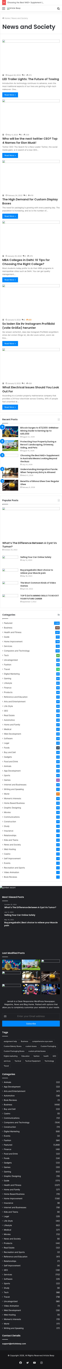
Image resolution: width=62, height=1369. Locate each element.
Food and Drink (11, 761)
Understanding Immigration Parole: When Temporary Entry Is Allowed (39, 471)
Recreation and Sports (14, 868)
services (7, 1061)
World (6, 794)
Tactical (18, 1061)
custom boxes (31, 1046)
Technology (49, 1061)
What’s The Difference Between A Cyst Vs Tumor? (29, 544)
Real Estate (9, 715)
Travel (7, 669)
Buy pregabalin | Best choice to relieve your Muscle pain (36, 571)
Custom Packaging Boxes (14, 1051)
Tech (6, 655)
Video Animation (11, 872)
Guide (6, 637)
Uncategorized (11, 660)
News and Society (12, 844)
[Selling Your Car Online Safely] (10, 561)
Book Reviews (10, 877)
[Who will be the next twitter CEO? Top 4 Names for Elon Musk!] (31, 115)
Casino (7, 854)
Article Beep (48, 1355)
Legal (6, 743)
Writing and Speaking (14, 789)
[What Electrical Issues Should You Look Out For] (31, 364)
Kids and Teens (11, 840)
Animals (7, 766)
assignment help (10, 1041)
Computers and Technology (17, 651)
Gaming (7, 678)
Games (7, 780)
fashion (37, 1056)
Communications (12, 817)
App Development (12, 771)
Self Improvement (12, 858)
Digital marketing (10, 1056)
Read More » (10, 95)
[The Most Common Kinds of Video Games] (10, 586)
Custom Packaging (48, 1046)
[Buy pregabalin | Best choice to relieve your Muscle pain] (10, 574)
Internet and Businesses (15, 784)
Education (25, 1056)
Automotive (9, 720)
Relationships (10, 835)
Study (7, 826)
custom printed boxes (37, 1051)
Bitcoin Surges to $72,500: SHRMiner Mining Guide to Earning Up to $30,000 (39, 430)
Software (8, 738)
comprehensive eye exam (42, 1041)
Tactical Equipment (33, 1061)
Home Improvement (13, 641)
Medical (7, 729)
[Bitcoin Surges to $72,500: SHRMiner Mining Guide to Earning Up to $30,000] (10, 431)
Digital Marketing (12, 674)
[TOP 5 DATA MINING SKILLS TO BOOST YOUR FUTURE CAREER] (10, 599)
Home (7, 18)
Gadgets (8, 757)
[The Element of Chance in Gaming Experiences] (31, 989)
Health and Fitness (12, 632)
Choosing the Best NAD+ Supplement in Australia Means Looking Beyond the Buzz (39, 458)
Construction (10, 821)
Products (8, 692)
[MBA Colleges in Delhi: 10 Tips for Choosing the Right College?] (31, 237)
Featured (8, 623)
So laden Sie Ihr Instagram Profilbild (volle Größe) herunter (28, 326)
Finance (7, 688)
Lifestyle (8, 683)
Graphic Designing (12, 808)
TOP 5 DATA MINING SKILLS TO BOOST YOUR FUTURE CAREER (39, 597)
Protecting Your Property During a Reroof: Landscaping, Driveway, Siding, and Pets (38, 444)
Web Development (12, 734)
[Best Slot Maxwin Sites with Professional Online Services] (11, 976)
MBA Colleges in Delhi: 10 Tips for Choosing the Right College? (26, 262)
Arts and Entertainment (15, 701)
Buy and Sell (10, 752)
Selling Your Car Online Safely (35, 557)
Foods (7, 748)
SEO (6, 711)
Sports (7, 775)
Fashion (7, 664)
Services (8, 646)
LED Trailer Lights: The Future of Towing (30, 79)
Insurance (8, 831)
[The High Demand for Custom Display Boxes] (31, 176)
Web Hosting (10, 849)
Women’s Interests (12, 798)
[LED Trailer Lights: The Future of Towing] (31, 56)
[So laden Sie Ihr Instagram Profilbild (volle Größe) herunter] (31, 300)
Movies (7, 812)
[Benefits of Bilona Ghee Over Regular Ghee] (10, 485)
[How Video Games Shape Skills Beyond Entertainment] (50, 989)
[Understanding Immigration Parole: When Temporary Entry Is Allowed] (10, 473)
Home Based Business (14, 803)
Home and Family (12, 724)
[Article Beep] (13, 8)
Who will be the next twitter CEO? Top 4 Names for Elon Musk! (30, 141)
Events (7, 863)
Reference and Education (16, 697)
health (46, 1056)
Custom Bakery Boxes (12, 1046)
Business (8, 628)
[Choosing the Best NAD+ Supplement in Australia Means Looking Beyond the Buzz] (10, 459)
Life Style (8, 706)
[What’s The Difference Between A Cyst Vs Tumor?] (31, 523)
